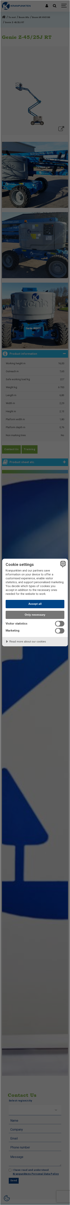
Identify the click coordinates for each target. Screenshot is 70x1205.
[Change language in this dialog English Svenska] (62, 564)
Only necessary (35, 614)
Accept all (35, 603)
